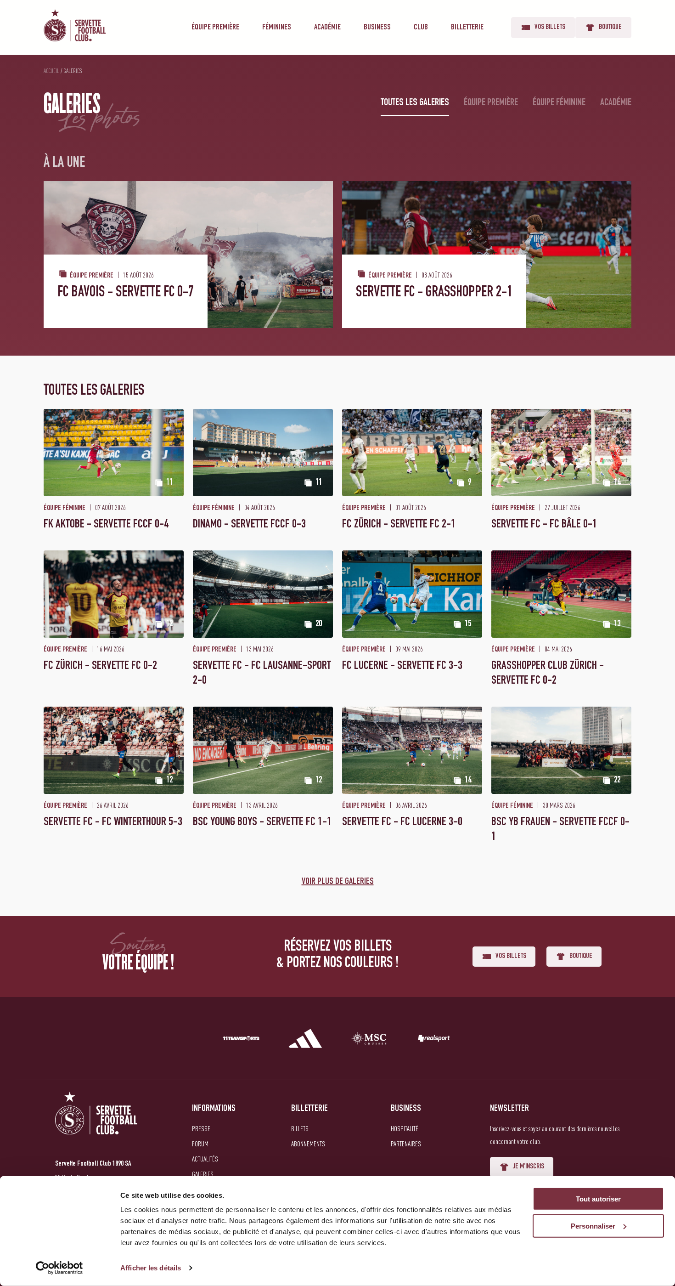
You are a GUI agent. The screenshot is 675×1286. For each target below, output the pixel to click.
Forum (200, 1143)
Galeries (203, 1174)
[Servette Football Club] (96, 1124)
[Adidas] (305, 1040)
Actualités (205, 1159)
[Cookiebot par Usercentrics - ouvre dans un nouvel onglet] (59, 1268)
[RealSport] (434, 1040)
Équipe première (215, 27)
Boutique (610, 27)
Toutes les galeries (415, 103)
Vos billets (549, 27)
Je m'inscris (528, 1167)
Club (421, 27)
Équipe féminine (559, 103)
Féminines (276, 27)
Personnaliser (593, 1226)
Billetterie (467, 27)
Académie (327, 27)
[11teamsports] (241, 1040)
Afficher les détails (150, 1268)
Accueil (51, 70)
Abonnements (308, 1143)
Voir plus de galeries (338, 882)
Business (377, 27)
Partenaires (406, 1143)
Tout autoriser (598, 1199)
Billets (300, 1128)
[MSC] (369, 1040)
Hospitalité (404, 1128)
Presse (201, 1128)
